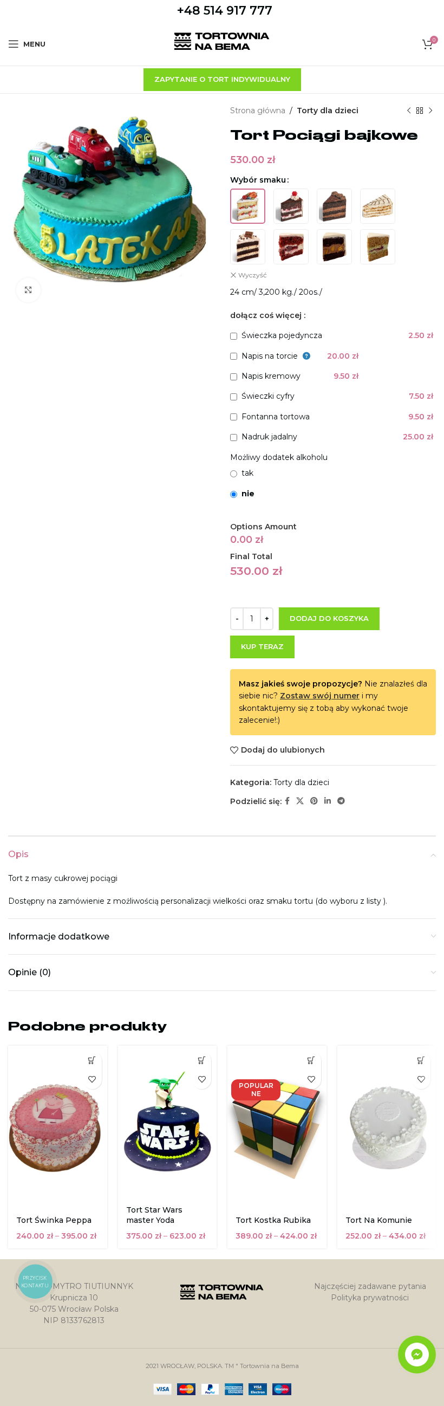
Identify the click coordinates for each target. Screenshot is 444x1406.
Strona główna (257, 110)
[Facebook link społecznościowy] (287, 801)
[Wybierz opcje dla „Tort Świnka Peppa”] (92, 1060)
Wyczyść (252, 275)
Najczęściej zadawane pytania (370, 1286)
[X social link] (300, 801)
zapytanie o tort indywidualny (222, 79)
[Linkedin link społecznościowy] (327, 801)
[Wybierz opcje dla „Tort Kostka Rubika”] (311, 1060)
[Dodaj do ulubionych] (92, 1079)
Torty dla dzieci (327, 110)
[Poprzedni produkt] (408, 110)
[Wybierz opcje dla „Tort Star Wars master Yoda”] (201, 1060)
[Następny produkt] (430, 110)
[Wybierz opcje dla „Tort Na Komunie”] (421, 1060)
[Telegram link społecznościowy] (341, 801)
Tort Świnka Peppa (54, 1220)
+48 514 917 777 (224, 10)
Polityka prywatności (370, 1298)
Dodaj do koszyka (329, 618)
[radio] (247, 206)
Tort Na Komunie (378, 1220)
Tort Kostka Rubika (273, 1220)
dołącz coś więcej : (267, 315)
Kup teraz (262, 646)
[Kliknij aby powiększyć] (28, 290)
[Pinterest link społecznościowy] (314, 801)
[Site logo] (222, 43)
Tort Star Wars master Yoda (154, 1215)
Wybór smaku (258, 180)
